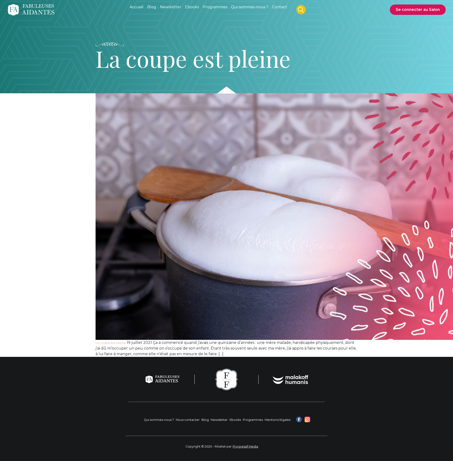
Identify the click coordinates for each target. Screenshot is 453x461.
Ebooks (235, 420)
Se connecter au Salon (418, 9)
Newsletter (219, 420)
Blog (205, 420)
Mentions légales (277, 420)
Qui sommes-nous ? (159, 420)
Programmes (253, 420)
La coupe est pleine (111, 343)
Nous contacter (188, 420)
